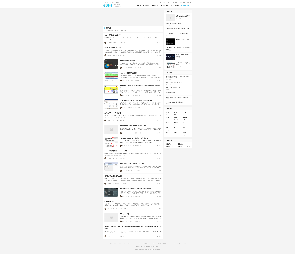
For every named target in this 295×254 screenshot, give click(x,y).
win (167, 127)
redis (184, 127)
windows (185, 117)
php (175, 114)
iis (166, 114)
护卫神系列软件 (109, 201)
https (167, 119)
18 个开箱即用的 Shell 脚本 (112, 48)
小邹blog (140, 244)
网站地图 (149, 249)
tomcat (167, 135)
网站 (167, 124)
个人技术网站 (158, 244)
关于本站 (162, 2)
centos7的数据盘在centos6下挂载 (115, 151)
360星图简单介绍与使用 (127, 60)
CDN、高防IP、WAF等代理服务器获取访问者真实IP (136, 100)
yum (175, 132)
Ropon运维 (151, 244)
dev (175, 135)
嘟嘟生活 (178, 244)
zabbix (176, 117)
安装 (184, 135)
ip (174, 127)
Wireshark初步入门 (126, 214)
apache (176, 122)
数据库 (184, 132)
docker (167, 122)
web (184, 119)
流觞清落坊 (146, 244)
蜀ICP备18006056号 (156, 249)
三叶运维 (173, 244)
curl (184, 130)
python (167, 132)
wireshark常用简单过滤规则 (129, 73)
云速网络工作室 (122, 244)
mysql (167, 117)
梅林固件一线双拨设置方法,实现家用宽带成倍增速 (135, 188)
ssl (183, 114)
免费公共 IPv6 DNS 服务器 (112, 113)
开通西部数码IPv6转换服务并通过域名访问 (133, 125)
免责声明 (169, 2)
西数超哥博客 (107, 5)
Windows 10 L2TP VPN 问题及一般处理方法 (134, 138)
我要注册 (111, 2)
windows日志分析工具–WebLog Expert (132, 163)
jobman (168, 244)
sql (183, 124)
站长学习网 (184, 244)
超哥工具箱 (175, 2)
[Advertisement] (133, 17)
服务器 (176, 119)
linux (175, 112)
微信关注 (189, 2)
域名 (175, 130)
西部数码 (115, 244)
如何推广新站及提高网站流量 (113, 176)
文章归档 (182, 2)
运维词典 (128, 244)
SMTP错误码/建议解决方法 (112, 35)
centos (184, 112)
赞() (159, 42)
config (167, 130)
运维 (175, 124)
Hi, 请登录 (105, 2)
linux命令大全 (134, 244)
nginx (167, 112)
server (184, 122)
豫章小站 (164, 244)
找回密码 (117, 2)
